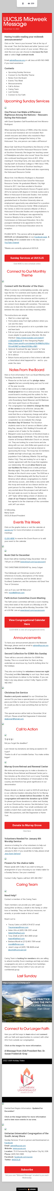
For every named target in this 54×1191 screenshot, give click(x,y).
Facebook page (40, 237)
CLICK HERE (10, 538)
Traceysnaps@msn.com (18, 927)
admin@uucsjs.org (17, 60)
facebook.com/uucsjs (23, 1157)
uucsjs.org (9, 530)
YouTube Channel (12, 242)
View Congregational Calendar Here (27, 622)
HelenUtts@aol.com (16, 933)
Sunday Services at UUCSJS (27, 257)
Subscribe (27, 1169)
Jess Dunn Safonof (13, 854)
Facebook (9, 1143)
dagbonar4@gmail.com (14, 719)
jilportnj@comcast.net (17, 950)
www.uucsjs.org (19, 1148)
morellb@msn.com (16, 593)
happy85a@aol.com (16, 939)
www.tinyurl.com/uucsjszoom (33, 562)
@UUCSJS (16, 1160)
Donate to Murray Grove (27, 825)
